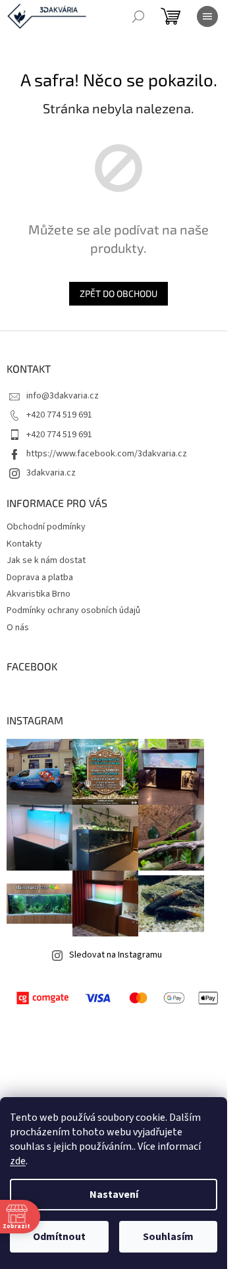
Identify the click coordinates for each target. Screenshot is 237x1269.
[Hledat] (138, 16)
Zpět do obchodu (118, 293)
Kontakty (24, 544)
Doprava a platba (40, 577)
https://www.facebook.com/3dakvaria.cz (106, 453)
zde (18, 1161)
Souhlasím (168, 1236)
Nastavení (114, 1194)
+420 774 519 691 (59, 414)
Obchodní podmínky (46, 526)
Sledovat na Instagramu (115, 954)
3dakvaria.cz (51, 472)
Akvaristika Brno (38, 594)
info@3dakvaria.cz (62, 395)
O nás (18, 627)
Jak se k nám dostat (46, 560)
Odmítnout (59, 1236)
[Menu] (207, 16)
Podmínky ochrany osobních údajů (73, 610)
